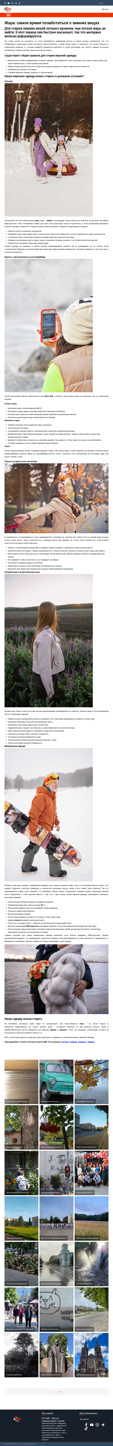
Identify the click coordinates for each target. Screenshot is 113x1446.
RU (106, 3)
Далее (60, 1392)
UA (101, 3)
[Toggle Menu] (8, 15)
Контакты (84, 1419)
